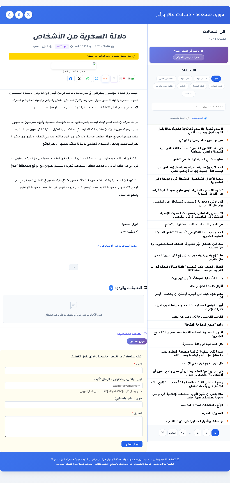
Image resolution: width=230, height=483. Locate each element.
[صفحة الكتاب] (28, 15)
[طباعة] (96, 78)
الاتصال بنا (169, 464)
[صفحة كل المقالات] (19, 15)
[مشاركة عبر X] (79, 78)
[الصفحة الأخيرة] (162, 432)
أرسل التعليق (132, 444)
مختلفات (188, 93)
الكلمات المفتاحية (83, 464)
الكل (216, 78)
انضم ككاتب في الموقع (188, 57)
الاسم (138, 364)
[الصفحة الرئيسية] (10, 15)
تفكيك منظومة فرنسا (164, 86)
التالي (172, 432)
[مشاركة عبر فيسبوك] (71, 78)
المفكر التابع (202, 78)
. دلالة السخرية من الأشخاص (119, 246)
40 (182, 432)
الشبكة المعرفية (64, 464)
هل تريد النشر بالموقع (121, 464)
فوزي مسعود (137, 341)
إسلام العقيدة (198, 86)
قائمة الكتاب (101, 464)
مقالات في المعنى (166, 78)
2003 (173, 459)
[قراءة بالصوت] (105, 78)
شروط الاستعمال (142, 464)
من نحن (157, 464)
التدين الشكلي (216, 86)
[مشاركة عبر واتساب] (88, 78)
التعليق (137, 413)
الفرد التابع (185, 78)
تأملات (182, 86)
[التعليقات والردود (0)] (114, 78)
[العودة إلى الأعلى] (73, 267)
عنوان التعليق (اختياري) (128, 398)
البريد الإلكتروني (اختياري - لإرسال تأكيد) (111, 385)
